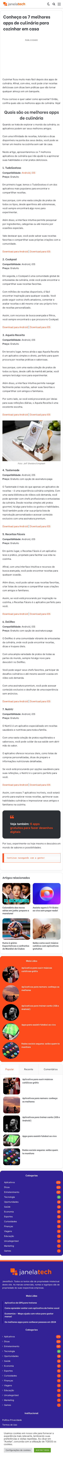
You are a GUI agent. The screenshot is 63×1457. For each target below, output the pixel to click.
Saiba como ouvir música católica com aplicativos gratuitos (46, 945)
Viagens (8, 1231)
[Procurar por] (53, 5)
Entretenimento (11, 1192)
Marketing (9, 1246)
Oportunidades (11, 1202)
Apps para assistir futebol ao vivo (38, 1024)
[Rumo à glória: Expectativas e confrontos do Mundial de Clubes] (16, 929)
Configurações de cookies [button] (18, 1450)
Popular (9, 1069)
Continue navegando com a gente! (26, 858)
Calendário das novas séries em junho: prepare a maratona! (15, 910)
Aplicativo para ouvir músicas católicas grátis (36, 969)
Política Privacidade (12, 1420)
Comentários (51, 1069)
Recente (28, 1069)
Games (7, 1251)
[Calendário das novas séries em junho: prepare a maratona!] (16, 893)
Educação (9, 1236)
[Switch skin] (48, 5)
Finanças (8, 1226)
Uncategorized (11, 1241)
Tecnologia (9, 1197)
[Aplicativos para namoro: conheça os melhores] (10, 993)
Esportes (8, 1216)
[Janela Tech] (14, 4)
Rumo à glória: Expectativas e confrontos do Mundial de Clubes (15, 945)
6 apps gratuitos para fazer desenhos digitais (31, 828)
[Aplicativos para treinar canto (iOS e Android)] (10, 1012)
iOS (33, 172)
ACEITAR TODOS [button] (42, 1450)
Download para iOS (40, 327)
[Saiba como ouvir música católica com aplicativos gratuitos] (47, 929)
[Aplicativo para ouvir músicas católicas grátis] (10, 974)
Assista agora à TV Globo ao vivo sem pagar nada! (45, 909)
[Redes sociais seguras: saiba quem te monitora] (10, 1050)
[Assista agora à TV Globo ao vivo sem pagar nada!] (47, 893)
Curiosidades (10, 1221)
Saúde (7, 1207)
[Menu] (59, 5)
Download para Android (15, 327)
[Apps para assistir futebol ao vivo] (10, 1031)
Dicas (7, 1187)
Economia (9, 1211)
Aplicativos (9, 1182)
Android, (26, 172)
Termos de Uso (9, 1425)
